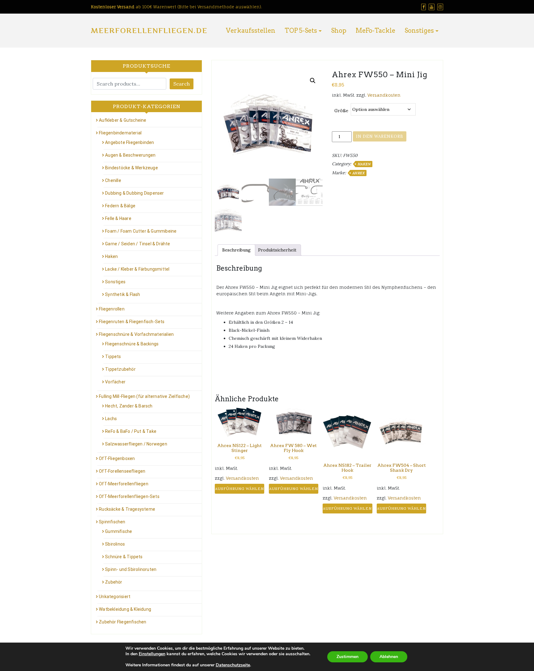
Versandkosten (383, 95)
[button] (312, 80)
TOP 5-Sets (301, 30)
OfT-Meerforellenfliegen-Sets (129, 496)
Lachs (111, 418)
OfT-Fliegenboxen (117, 458)
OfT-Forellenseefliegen (122, 471)
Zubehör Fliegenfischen (122, 621)
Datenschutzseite (233, 665)
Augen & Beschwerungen (130, 155)
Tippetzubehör (120, 369)
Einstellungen (152, 654)
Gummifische (118, 531)
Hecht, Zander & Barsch (128, 405)
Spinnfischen (112, 521)
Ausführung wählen (239, 488)
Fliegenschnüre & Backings (132, 343)
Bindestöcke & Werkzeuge (131, 167)
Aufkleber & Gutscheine (122, 120)
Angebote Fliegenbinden (129, 142)
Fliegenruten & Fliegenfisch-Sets (131, 321)
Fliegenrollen (112, 308)
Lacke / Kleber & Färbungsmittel (137, 269)
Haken (364, 164)
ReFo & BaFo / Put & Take (130, 431)
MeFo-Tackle (375, 30)
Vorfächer (115, 381)
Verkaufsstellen (250, 30)
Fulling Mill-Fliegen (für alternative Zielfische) (144, 396)
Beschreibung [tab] (236, 250)
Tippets (113, 356)
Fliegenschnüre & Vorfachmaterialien (136, 334)
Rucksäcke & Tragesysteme (127, 509)
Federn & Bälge (120, 205)
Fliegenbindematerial (120, 132)
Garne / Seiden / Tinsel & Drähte (137, 243)
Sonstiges (419, 30)
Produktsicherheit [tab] (277, 250)
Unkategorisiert (114, 596)
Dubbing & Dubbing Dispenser (134, 193)
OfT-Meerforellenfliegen (123, 483)
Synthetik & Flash (122, 294)
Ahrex (358, 173)
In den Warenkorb (379, 136)
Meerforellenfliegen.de (149, 30)
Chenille (113, 180)
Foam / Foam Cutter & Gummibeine (140, 231)
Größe (341, 110)
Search (181, 84)
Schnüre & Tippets (123, 556)
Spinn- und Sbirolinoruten (130, 569)
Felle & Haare (118, 218)
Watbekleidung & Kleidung (125, 609)
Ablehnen (388, 657)
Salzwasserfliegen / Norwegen (136, 443)
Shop (338, 30)
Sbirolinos (115, 544)
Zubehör (113, 582)
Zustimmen (347, 657)
